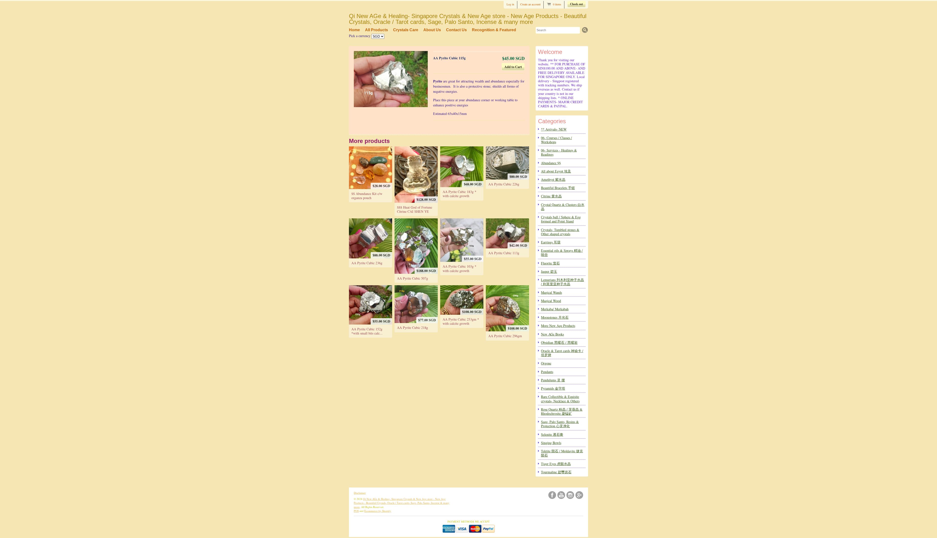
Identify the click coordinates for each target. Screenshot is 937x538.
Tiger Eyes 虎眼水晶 (556, 464)
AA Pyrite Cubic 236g (366, 263)
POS (356, 511)
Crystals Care (405, 30)
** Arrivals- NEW (554, 129)
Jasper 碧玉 (549, 271)
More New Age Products (558, 326)
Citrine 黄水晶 (551, 196)
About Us (432, 30)
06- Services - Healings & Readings (559, 152)
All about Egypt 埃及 (556, 171)
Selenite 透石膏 (552, 434)
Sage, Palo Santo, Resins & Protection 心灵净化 (560, 424)
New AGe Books (552, 334)
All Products (376, 30)
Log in (510, 4)
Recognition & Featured (494, 30)
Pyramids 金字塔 (553, 388)
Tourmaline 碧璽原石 (556, 472)
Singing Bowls (551, 443)
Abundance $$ (551, 163)
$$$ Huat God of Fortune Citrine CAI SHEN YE (414, 209)
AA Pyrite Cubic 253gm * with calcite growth (461, 321)
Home (354, 30)
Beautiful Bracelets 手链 (558, 188)
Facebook (552, 495)
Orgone (546, 363)
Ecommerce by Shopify (377, 511)
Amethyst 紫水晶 (553, 179)
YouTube (561, 495)
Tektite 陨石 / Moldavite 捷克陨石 (562, 453)
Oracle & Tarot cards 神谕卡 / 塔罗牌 (562, 353)
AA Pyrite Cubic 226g (503, 184)
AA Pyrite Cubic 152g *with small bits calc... (367, 331)
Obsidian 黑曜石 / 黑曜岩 (559, 342)
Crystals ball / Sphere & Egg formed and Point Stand (561, 219)
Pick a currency (360, 35)
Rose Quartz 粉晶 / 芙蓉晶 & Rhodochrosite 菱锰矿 (561, 411)
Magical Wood (551, 301)
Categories (552, 121)
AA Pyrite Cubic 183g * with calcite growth (459, 194)
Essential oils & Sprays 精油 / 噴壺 (562, 252)
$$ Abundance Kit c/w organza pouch (366, 196)
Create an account (530, 4)
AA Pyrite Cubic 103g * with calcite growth (459, 268)
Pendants (547, 372)
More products (369, 141)
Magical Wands (551, 292)
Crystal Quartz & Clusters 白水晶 (562, 207)
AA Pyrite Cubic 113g (503, 253)
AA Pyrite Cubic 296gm (505, 336)
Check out (576, 4)
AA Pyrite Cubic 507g (412, 278)
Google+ (579, 495)
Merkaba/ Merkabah (555, 309)
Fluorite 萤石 (550, 263)
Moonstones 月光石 (555, 317)
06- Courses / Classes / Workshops (556, 140)
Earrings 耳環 (550, 242)
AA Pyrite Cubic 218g (412, 327)
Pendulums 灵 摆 (553, 380)
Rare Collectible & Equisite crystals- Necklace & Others (560, 399)
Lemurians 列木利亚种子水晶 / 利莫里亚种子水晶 (562, 282)
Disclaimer (360, 493)
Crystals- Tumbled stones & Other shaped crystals (560, 232)
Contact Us (456, 30)
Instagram (570, 495)
